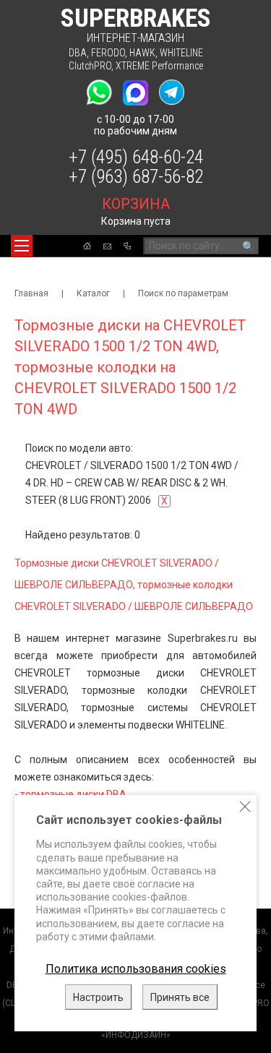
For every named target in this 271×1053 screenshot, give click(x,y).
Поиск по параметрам (183, 293)
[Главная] (87, 245)
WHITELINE (181, 53)
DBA (78, 53)
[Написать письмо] (107, 246)
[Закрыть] (245, 806)
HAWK (142, 53)
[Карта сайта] (127, 245)
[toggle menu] (22, 246)
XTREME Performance (159, 66)
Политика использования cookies (136, 969)
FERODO (108, 53)
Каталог (93, 293)
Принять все (180, 997)
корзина (136, 204)
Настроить (98, 997)
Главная (31, 293)
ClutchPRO (90, 66)
